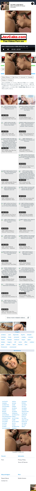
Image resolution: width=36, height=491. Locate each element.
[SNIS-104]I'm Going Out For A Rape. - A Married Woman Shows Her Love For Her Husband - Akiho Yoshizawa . (26, 135)
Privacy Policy (22, 460)
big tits (23, 334)
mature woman (6, 77)
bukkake (3, 337)
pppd (2, 344)
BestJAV (4, 411)
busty (9, 337)
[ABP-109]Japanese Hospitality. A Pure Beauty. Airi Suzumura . (26, 151)
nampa (4, 80)
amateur (10, 80)
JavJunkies (24, 401)
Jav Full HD (5, 401)
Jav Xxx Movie (5, 415)
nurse (20, 342)
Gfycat (23, 426)
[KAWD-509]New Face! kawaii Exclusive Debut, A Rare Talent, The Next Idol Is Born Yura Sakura (26, 119)
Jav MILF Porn (5, 404)
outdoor (32, 342)
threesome (4, 347)
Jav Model (14, 411)
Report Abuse (5, 478)
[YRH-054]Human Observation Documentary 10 (9, 296)
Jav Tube (24, 425)
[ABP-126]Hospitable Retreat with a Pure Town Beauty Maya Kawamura (9, 183)
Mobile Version (22, 478)
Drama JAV (24, 421)
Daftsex (14, 416)
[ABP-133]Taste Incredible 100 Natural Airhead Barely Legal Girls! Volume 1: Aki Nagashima (26, 216)
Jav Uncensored (6, 428)
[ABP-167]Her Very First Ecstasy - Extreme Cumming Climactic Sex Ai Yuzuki (9, 313)
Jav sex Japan (15, 421)
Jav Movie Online (6, 418)
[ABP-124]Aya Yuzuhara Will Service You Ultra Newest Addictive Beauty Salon (26, 200)
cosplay (23, 337)
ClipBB (13, 420)
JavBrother (24, 415)
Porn (2, 460)
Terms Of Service (23, 462)
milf (15, 342)
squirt (14, 344)
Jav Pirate (4, 423)
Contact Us (4, 480)
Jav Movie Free (15, 426)
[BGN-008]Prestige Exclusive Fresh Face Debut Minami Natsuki (9, 264)
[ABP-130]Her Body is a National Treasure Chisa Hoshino (8, 232)
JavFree (14, 401)
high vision (15, 77)
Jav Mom (4, 408)
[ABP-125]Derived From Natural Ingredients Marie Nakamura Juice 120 (8, 200)
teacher (20, 344)
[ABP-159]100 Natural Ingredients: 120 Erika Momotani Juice (24, 264)
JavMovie (14, 428)
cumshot (30, 337)
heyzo (23, 339)
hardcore (16, 339)
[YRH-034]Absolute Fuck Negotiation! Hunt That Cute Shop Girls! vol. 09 (9, 119)
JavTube (14, 403)
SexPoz (14, 409)
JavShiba (4, 413)
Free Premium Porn (6, 416)
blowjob (29, 334)
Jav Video (24, 418)
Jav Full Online (5, 406)
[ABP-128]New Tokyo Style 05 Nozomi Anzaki (26, 231)
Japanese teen (25, 411)
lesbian (3, 342)
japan (29, 339)
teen (26, 344)
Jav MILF (4, 426)
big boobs (16, 334)
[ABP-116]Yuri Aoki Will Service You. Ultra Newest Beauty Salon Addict (8, 135)
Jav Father (24, 409)
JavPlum (4, 409)
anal (9, 334)
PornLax (24, 416)
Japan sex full (25, 420)
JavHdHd (4, 403)
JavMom (14, 406)
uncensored (13, 347)
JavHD (13, 404)
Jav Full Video (15, 418)
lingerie (10, 342)
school (8, 344)
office (25, 342)
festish (3, 339)
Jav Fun (14, 423)
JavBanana (14, 413)
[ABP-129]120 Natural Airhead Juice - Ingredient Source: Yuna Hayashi (8, 248)
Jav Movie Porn (15, 415)
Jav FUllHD (5, 421)
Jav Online (24, 404)
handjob (9, 339)
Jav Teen (4, 425)
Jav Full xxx (24, 413)
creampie (30, 77)
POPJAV (24, 403)
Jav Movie (14, 408)
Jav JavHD (24, 423)
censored (22, 77)
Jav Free (24, 406)
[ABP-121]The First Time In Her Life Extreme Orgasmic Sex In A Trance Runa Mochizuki (9, 216)
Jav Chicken (5, 420)
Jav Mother (24, 408)
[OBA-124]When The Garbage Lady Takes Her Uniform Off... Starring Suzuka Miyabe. (25, 248)
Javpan (13, 425)
